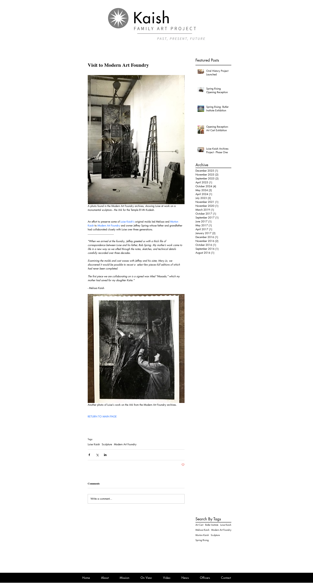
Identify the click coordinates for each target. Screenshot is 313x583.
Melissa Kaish (202, 529)
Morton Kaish (202, 535)
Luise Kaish (94, 444)
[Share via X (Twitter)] (97, 454)
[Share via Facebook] (89, 454)
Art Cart (199, 524)
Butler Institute (211, 524)
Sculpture (107, 444)
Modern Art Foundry (125, 444)
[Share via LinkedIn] (105, 454)
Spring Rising (202, 540)
